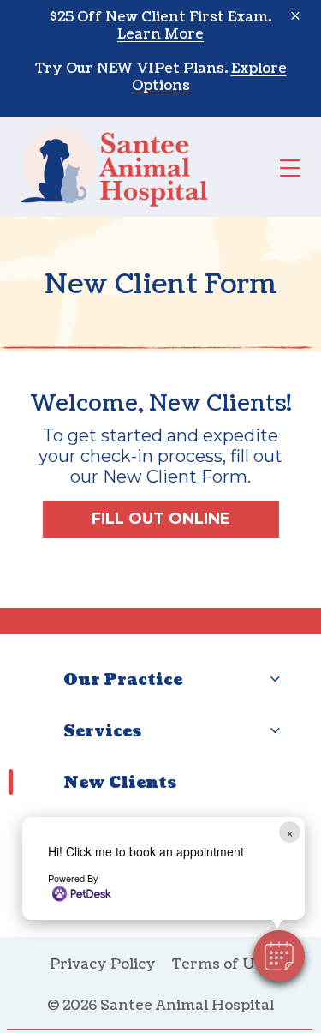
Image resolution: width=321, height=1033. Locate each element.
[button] (279, 956)
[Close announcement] (295, 15)
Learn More (160, 34)
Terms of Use (222, 964)
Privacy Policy (103, 964)
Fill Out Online (161, 518)
